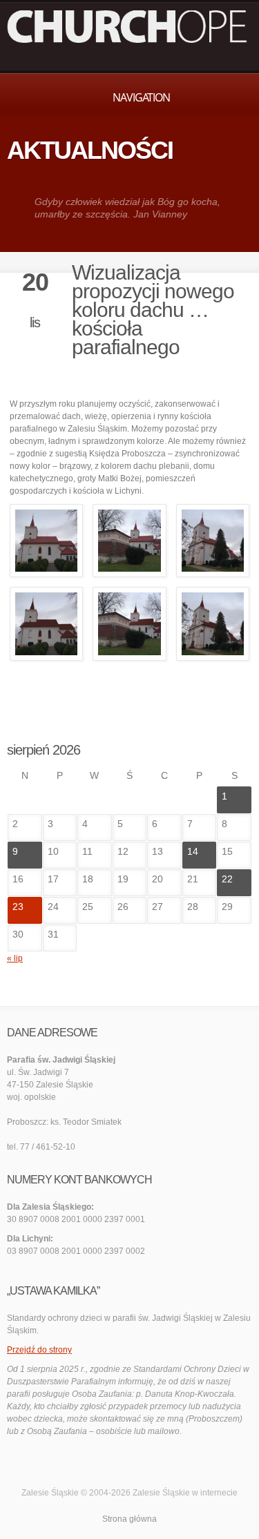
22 (227, 878)
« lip (15, 958)
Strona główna (129, 1519)
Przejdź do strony (39, 1350)
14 (192, 851)
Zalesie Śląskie (161, 1493)
